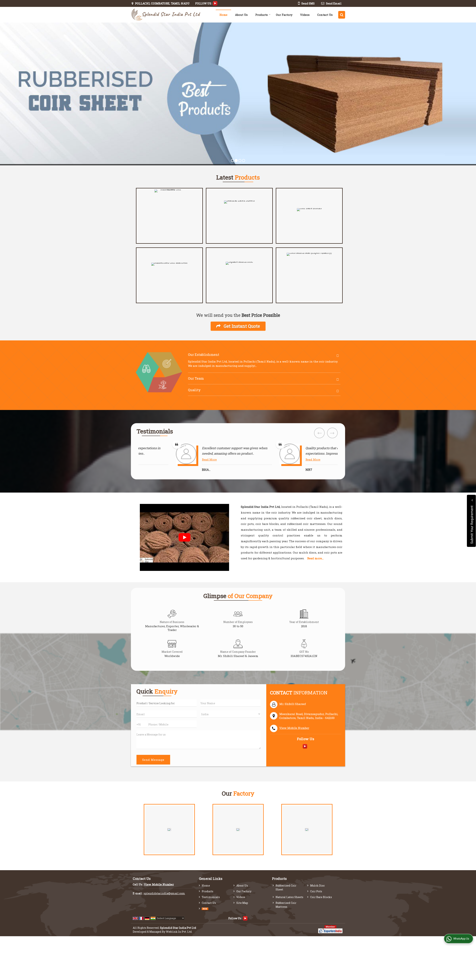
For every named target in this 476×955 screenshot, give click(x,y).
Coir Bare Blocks (321, 897)
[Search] (341, 15)
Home (223, 15)
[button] (294, 728)
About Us (241, 15)
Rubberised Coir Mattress (286, 904)
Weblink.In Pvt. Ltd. (179, 931)
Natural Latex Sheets (289, 897)
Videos (305, 15)
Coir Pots (316, 891)
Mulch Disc (317, 885)
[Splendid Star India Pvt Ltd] (165, 15)
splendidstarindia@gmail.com (164, 893)
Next (332, 433)
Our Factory (284, 15)
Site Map (242, 903)
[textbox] (166, 702)
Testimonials (211, 897)
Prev (319, 433)
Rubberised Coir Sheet (286, 887)
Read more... (315, 558)
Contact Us (325, 15)
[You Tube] (215, 3)
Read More (176, 459)
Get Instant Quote (241, 326)
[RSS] (205, 908)
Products (261, 15)
